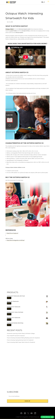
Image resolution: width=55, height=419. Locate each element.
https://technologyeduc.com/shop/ (15, 240)
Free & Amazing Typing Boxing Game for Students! (20, 340)
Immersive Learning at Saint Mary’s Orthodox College (21, 333)
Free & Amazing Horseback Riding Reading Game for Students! (23, 337)
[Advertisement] (17, 267)
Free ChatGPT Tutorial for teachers (16, 335)
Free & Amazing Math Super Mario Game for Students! (21, 342)
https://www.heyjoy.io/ (12, 233)
